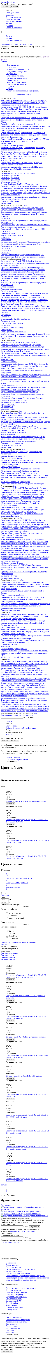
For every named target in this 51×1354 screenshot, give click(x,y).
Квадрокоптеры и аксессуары (13, 627)
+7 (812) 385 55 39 (24, 44)
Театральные (42, 428)
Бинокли (4, 428)
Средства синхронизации (11, 255)
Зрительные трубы (8, 435)
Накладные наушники (39, 490)
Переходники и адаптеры (40, 308)
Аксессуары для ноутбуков (12, 524)
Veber (24, 428)
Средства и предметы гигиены (35, 691)
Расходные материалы (10, 167)
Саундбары (34, 471)
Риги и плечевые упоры (10, 381)
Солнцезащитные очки (31, 704)
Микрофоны (6, 514)
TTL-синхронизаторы (24, 257)
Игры (12, 672)
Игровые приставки (9, 475)
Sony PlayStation (24, 475)
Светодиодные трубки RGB (17, 884)
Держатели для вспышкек (11, 212)
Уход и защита (6, 143)
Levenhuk (13, 428)
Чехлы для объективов (10, 201)
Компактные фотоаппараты (12, 148)
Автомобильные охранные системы (19, 664)
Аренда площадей (13, 1328)
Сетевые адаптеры (20, 535)
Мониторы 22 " (7, 567)
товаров (4, 944)
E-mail (25, 1227)
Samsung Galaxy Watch (37, 614)
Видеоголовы (39, 353)
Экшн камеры (6, 364)
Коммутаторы (6, 535)
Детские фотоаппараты (10, 150)
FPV (26, 387)
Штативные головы (36, 298)
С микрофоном (23, 494)
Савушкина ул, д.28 (9, 44)
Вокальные (5, 516)
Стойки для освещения (26, 334)
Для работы (24, 522)
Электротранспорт (8, 636)
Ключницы (11, 709)
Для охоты (20, 430)
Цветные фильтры (13, 888)
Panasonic (16, 342)
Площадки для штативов (20, 300)
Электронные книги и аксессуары (15, 640)
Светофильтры (7, 124)
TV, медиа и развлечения (17, 78)
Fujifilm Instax (31, 152)
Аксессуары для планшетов (12, 602)
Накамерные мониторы (10, 310)
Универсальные (31, 184)
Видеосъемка (12, 74)
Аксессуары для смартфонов (12, 595)
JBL (23, 488)
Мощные (40, 522)
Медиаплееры (6, 460)
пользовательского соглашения (22, 1231)
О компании (11, 1263)
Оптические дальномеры (11, 445)
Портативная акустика (10, 473)
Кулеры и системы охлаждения (23, 542)
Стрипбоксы (6, 250)
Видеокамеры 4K (24, 345)
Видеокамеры (6, 342)
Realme (38, 582)
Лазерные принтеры (24, 572)
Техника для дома (38, 698)
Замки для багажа (18, 711)
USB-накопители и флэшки (12, 146)
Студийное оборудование (17, 72)
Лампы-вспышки (43, 225)
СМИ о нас (10, 1330)
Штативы (23, 298)
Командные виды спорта (11, 674)
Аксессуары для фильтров (11, 131)
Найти (26, 907)
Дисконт (9, 26)
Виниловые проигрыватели (12, 484)
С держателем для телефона (38, 242)
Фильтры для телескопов (20, 420)
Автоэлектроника (18, 661)
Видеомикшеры (29, 398)
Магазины (10, 15)
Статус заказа (11, 726)
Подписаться (34, 1227)
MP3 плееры (6, 646)
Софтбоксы (5, 248)
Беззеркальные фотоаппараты (13, 118)
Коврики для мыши (37, 552)
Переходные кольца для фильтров (29, 128)
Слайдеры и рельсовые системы (14, 400)
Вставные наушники (9, 492)
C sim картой (6, 619)
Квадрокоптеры (7, 387)
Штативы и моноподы (10, 298)
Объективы (11, 67)
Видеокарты (35, 544)
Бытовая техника (8, 698)
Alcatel (31, 597)
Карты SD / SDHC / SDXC (23, 107)
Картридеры (24, 109)
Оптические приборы (15, 76)
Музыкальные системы (10, 471)
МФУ (35, 572)
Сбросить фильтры (28, 942)
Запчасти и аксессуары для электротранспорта (25, 637)
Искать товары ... (30, 717)
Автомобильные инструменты (25, 666)
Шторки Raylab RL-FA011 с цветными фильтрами (26, 801)
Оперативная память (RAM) (17, 544)
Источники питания (9, 111)
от (10, 900)
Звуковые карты (17, 546)
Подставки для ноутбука (40, 527)
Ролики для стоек (40, 336)
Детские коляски (21, 681)
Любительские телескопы (11, 415)
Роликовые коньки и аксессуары (14, 670)
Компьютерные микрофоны (12, 557)
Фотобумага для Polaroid (11, 169)
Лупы (3, 426)
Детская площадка (15, 687)
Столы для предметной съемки (13, 332)
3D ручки (13, 576)
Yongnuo (19, 220)
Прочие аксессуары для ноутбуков (15, 531)
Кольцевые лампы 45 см (31, 244)
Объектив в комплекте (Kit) (12, 103)
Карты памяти (6, 107)
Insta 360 (28, 364)
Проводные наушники (10, 497)
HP (27, 520)
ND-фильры (34, 186)
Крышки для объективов (11, 197)
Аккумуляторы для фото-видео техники (17, 113)
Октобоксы (5, 253)
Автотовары (6, 661)
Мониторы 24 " (33, 567)
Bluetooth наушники (21, 490)
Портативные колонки (29, 473)
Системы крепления (9, 306)
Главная (9, 722)
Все (14, 98)
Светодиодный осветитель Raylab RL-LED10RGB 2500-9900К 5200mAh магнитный (26, 976)
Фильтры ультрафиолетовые (27, 188)
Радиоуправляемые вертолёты (13, 631)
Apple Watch (16, 614)
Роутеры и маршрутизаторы (31, 533)
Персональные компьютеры (12, 537)
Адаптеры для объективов (11, 193)
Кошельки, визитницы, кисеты (13, 706)
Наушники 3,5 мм (36, 494)
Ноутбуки (5, 520)
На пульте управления (17, 390)
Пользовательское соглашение (18, 1274)
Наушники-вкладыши (27, 492)
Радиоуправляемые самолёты (13, 634)
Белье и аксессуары (9, 704)
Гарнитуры (31, 477)
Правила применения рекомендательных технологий (27, 1278)
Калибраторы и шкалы (10, 291)
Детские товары (7, 681)
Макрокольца (28, 193)
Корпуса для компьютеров (11, 548)
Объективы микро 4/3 (10, 182)
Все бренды (42, 101)
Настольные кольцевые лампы (13, 246)
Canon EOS (27, 101)
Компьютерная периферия (11, 550)
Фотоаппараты (13, 65)
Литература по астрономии (32, 422)
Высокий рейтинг (8, 959)
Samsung (14, 452)
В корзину (10, 804)
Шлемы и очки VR (11, 482)
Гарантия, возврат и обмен (16, 1292)
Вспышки (5, 154)
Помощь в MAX (12, 1309)
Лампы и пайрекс (8, 233)
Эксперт (9, 23)
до (10, 902)
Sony (33, 118)
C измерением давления (27, 617)
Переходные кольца (42, 193)
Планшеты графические (16, 559)
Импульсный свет (8, 225)
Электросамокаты (35, 636)
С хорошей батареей (32, 599)
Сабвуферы (24, 471)
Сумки (29, 706)
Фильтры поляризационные (27, 126)
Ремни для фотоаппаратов (11, 137)
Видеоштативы (7, 355)
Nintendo (34, 475)
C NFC (46, 617)
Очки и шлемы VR (34, 559)
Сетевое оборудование (10, 533)
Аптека (20, 691)
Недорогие (36, 345)
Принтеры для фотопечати (22, 163)
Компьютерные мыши (19, 552)
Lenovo (32, 520)
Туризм (38, 668)
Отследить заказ (12, 13)
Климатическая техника (37, 700)
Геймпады (22, 477)
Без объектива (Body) (32, 103)
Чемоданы (36, 706)
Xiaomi (21, 452)
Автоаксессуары (41, 664)
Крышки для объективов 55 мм (34, 197)
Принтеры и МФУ (8, 572)
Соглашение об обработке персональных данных (25, 1276)
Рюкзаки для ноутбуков (32, 524)
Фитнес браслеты (8, 621)
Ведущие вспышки (8, 210)
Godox (28, 261)
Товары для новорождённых (25, 683)
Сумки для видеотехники (11, 385)
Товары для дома (43, 679)
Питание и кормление (37, 681)
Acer (17, 462)
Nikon (35, 101)
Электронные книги (37, 640)
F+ (41, 597)
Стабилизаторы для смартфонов (14, 649)
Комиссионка (11, 1305)
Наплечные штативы (29, 381)
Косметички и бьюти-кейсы (37, 711)
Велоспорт (5, 676)
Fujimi (25, 220)
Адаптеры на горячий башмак (24, 156)
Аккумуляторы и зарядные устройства (16, 227)
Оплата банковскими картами (18, 1320)
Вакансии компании (14, 1271)
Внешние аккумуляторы (11, 610)
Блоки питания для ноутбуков (32, 529)
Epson (13, 462)
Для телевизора (37, 497)
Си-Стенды (5, 338)
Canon (27, 118)
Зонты (43, 704)
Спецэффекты (6, 330)
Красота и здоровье (9, 691)
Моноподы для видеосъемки (25, 355)
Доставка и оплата (13, 17)
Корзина (9, 734)
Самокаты (32, 670)
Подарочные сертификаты (16, 1297)
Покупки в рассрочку (14, 1294)
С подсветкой (11, 426)
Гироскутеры (21, 636)
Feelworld (24, 310)
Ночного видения (8, 430)
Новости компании (13, 1267)
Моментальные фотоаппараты (13, 152)
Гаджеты (10, 87)
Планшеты (5, 591)
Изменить (14, 6)
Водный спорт (41, 674)
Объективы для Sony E (10, 178)
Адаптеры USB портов (10, 529)
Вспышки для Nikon (34, 208)
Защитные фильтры (21, 186)
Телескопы (5, 413)
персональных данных (10, 1242)
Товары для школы (18, 685)
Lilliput (31, 310)
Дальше (4, 1185)
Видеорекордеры (8, 409)
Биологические (34, 439)
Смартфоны (6, 582)
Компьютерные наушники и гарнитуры (17, 499)
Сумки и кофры (7, 287)
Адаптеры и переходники (11, 289)
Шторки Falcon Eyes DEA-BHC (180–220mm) (24, 1076)
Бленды (4, 184)
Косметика (5, 694)
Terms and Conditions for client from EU (21, 1280)
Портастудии (21, 512)
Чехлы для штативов (39, 300)
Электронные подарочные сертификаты (23, 91)
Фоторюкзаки (26, 133)
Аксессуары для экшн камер (22, 368)
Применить (6, 942)
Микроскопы (6, 437)
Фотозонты (5, 238)
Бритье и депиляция (29, 694)
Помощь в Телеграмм (14, 1307)
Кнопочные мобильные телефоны (14, 597)
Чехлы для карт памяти (38, 109)
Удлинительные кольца (10, 195)
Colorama (19, 302)
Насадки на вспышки (9, 214)
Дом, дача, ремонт (8, 679)
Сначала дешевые (8, 957)
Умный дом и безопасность (12, 702)
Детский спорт (32, 685)
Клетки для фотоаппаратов (24, 141)
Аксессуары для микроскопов (24, 441)
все (6, 1205)
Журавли (39, 334)
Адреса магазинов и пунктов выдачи (21, 1288)
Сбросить (5, 895)
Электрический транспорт (24, 668)
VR (2, 482)
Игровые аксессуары (9, 477)
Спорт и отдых (7, 668)
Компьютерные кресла (10, 578)
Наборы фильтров (8, 128)
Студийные (28, 514)
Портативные (42, 462)
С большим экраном (17, 587)
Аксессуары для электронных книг (15, 642)
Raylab (18, 261)
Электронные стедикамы (21, 394)
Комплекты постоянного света (28, 229)
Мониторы (5, 565)
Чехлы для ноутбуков (21, 527)
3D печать (5, 576)
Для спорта (40, 492)
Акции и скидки (12, 1265)
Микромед (30, 437)
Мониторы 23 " (20, 567)
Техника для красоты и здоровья (14, 700)
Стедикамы (5, 394)
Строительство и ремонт (26, 679)
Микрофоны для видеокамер (12, 370)
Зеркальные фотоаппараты (12, 101)
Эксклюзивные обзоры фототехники (20, 1269)
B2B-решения (11, 1324)
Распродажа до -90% (14, 21)
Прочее (10, 89)
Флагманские (11, 589)
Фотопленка (26, 169)
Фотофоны (5, 302)
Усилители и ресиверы (10, 505)
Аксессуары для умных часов (24, 619)
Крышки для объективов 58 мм (13, 199)
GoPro (15, 364)
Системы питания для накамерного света (32, 349)
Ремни (4, 709)
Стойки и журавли (8, 334)
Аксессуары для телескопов (12, 417)
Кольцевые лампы (8, 242)
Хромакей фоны (12, 304)
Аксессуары (6, 139)
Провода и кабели (28, 139)
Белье (19, 704)
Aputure (31, 220)
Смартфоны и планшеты (17, 84)
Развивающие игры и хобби (18, 689)
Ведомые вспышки (24, 210)
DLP (3, 465)
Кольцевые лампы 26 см (11, 244)
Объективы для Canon (10, 173)
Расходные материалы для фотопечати (21, 164)
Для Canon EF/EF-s (27, 173)
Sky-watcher (29, 413)
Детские (23, 439)
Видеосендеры (7, 407)
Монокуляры (6, 432)
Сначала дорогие (8, 955)
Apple (12, 488)
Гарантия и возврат (13, 19)
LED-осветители (33, 295)
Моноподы (5, 300)
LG (25, 462)
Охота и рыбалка (28, 674)
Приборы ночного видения (12, 443)
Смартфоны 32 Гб (32, 587)
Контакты (10, 1333)
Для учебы (14, 522)
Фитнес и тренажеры (35, 672)
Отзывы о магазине (13, 1318)
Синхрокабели (39, 257)
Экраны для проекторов (10, 467)
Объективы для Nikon (10, 175)
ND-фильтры (44, 126)
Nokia (37, 597)
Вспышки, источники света (18, 69)
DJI (33, 364)
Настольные (22, 426)
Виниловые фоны (27, 304)
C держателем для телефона (38, 375)
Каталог (4, 61)
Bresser (15, 437)
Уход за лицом (6, 696)
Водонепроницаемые (26, 366)
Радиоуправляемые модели (12, 629)
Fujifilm (32, 148)
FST (23, 261)
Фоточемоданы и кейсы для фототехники (30, 135)
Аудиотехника (12, 80)
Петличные (38, 514)
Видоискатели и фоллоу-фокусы (14, 402)
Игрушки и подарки (31, 687)
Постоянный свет (8, 229)
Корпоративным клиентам (16, 1322)
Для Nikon (22, 154)
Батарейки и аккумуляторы (29, 111)
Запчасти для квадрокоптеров (26, 392)
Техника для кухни (23, 698)
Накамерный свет (8, 160)
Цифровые (5, 439)
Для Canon (13, 154)
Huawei (20, 591)
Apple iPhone (16, 582)
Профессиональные (20, 105)
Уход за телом (43, 694)
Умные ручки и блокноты (26, 709)
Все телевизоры (35, 452)
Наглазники (16, 139)
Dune (21, 460)
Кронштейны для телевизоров (13, 456)
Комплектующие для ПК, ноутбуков (15, 539)
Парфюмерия (15, 694)
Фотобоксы (5, 218)
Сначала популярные (9, 953)
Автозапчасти (6, 666)
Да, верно (5, 6)
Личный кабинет (12, 1303)
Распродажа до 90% (23, 94)
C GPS (40, 617)
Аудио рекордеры (8, 405)
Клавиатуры (28, 550)
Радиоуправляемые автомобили (36, 629)
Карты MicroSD (11, 109)
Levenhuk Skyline (17, 413)
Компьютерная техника (16, 82)
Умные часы (6, 614)
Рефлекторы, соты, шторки (12, 235)
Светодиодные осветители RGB (19, 879)
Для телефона (25, 497)
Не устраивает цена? (14, 1299)
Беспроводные (7, 490)
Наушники (5, 488)
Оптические (15, 439)
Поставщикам (11, 1326)
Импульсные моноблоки (26, 225)
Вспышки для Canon (17, 208)
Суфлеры (39, 398)
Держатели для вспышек (11, 276)
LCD (7, 465)
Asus (20, 520)
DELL (23, 565)
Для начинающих (39, 120)
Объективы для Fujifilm (10, 180)
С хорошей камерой (32, 584)
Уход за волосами (20, 696)
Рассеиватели (32, 154)
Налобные (32, 426)
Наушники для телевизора (11, 458)
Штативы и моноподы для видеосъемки (17, 353)
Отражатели (6, 240)
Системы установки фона (18, 308)
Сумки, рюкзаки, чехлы (10, 133)
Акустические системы (30, 469)
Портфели (45, 706)
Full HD (34, 342)
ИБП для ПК (29, 557)
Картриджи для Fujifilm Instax (31, 167)
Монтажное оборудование (11, 398)
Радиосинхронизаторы (31, 255)
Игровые (32, 522)
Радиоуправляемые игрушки (37, 631)
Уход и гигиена (7, 683)
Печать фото (6, 163)
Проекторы (5, 462)
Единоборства (21, 672)
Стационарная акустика (10, 469)
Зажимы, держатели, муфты (29, 306)
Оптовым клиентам (14, 28)
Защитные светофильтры (23, 124)
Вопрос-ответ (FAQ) (14, 1301)
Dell (24, 520)
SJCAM (21, 364)
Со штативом (21, 242)
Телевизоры (6, 452)
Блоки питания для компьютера (37, 546)
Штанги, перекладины (23, 336)
